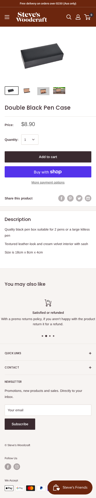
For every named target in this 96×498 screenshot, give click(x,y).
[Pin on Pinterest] (70, 198)
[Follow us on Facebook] (8, 466)
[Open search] (69, 17)
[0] (87, 17)
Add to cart (48, 157)
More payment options (48, 182)
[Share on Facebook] (61, 198)
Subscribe (20, 424)
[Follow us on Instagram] (17, 466)
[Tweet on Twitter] (79, 198)
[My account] (78, 17)
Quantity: (11, 139)
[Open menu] (7, 17)
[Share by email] (88, 198)
